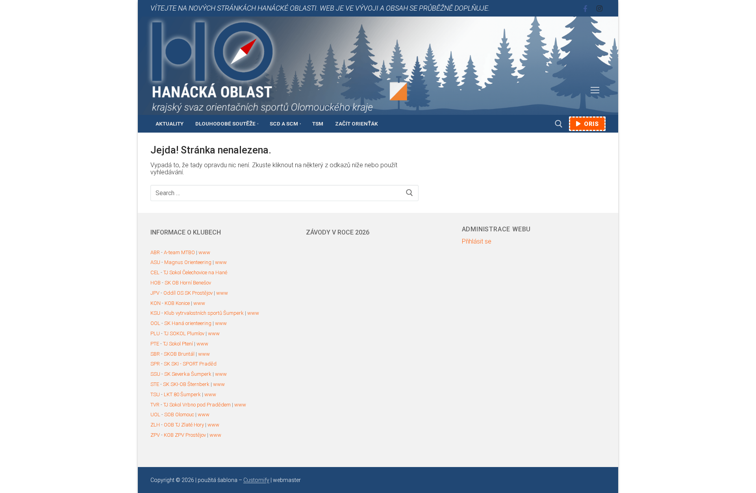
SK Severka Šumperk (187, 374)
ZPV (155, 435)
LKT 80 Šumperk (182, 394)
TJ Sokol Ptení (178, 344)
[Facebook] (585, 8)
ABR (155, 252)
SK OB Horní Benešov (188, 283)
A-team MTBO (179, 252)
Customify (256, 480)
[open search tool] (559, 124)
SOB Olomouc (179, 414)
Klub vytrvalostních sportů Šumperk (204, 313)
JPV (154, 293)
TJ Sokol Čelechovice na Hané (195, 272)
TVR (154, 405)
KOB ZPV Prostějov (185, 435)
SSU (155, 374)
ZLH (155, 425)
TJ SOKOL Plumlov (184, 333)
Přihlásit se (476, 241)
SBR (155, 354)
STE (154, 384)
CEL (154, 272)
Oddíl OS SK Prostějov (188, 293)
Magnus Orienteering (187, 262)
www (204, 252)
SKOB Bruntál (179, 354)
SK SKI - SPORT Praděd (190, 364)
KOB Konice (177, 303)
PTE (154, 344)
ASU (155, 262)
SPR (155, 364)
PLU (155, 333)
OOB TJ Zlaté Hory (184, 425)
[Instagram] (599, 8)
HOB (155, 283)
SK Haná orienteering (187, 323)
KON (155, 303)
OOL (155, 323)
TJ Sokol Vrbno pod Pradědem (197, 405)
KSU (155, 313)
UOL (155, 414)
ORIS (590, 123)
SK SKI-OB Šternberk (186, 384)
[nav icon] (595, 90)
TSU (155, 394)
